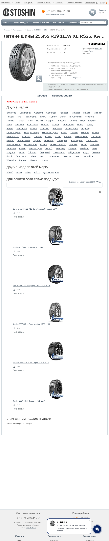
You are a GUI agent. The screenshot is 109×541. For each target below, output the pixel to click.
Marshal (45, 125)
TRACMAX (92, 140)
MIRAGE (94, 144)
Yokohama (31, 117)
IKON (43, 156)
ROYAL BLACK (58, 144)
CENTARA (20, 156)
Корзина (102, 10)
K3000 (10, 172)
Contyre (72, 148)
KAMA (48, 136)
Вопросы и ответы (44, 3)
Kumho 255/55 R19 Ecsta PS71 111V (28, 247)
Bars (94, 148)
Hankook (63, 113)
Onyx (86, 152)
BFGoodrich (75, 117)
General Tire (13, 136)
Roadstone (68, 125)
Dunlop (73, 121)
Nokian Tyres (35, 148)
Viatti (30, 121)
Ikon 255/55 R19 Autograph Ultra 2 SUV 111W (31, 286)
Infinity (33, 129)
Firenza (10, 121)
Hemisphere (23, 140)
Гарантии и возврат (74, 3)
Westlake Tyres (50, 132)
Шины (29, 30)
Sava (9, 125)
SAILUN (73, 144)
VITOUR (67, 156)
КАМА (64, 132)
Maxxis (86, 113)
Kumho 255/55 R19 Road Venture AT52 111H (31, 324)
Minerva (85, 132)
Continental (25, 113)
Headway (60, 148)
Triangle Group (31, 132)
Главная (7, 30)
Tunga (80, 125)
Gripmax (32, 152)
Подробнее (77, 78)
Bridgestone (74, 152)
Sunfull (55, 125)
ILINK (58, 136)
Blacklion (57, 129)
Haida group (77, 140)
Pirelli (19, 117)
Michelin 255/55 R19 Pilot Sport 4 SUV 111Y (31, 362)
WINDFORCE (14, 144)
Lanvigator (62, 140)
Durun (63, 117)
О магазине (6, 3)
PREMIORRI (81, 136)
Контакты (59, 3)
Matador (76, 113)
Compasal (45, 152)
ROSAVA (49, 140)
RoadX (43, 144)
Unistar (33, 156)
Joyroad (37, 140)
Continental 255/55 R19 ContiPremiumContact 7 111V (35, 209)
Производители (18, 30)
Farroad (23, 160)
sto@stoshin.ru (31, 528)
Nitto (82, 121)
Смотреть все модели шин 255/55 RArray (85, 182)
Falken (20, 121)
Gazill (9, 156)
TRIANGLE (59, 152)
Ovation (96, 152)
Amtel (22, 152)
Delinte (74, 132)
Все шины (54, 156)
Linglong (85, 129)
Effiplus (92, 121)
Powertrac (21, 129)
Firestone (61, 121)
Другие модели (51, 172)
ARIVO (48, 148)
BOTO (84, 144)
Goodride (89, 156)
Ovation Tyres (13, 132)
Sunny (90, 125)
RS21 (37, 172)
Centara (26, 136)
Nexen (95, 132)
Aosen (22, 148)
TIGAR (39, 121)
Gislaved (19, 125)
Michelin (98, 113)
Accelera (89, 117)
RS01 (19, 172)
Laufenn (38, 136)
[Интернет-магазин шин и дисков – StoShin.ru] (19, 17)
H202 (28, 172)
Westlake (44, 129)
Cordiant (38, 113)
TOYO (43, 117)
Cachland (96, 136)
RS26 (46, 30)
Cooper (50, 121)
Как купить (28, 3)
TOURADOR (30, 144)
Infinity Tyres (71, 129)
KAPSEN (37, 30)
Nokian (10, 117)
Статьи (17, 3)
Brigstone (11, 113)
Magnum (11, 152)
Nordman (84, 148)
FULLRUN (32, 125)
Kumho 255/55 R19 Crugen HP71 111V (29, 401)
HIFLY (78, 156)
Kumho (53, 117)
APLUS (67, 136)
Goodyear (51, 113)
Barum (10, 129)
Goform (10, 140)
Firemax (34, 160)
